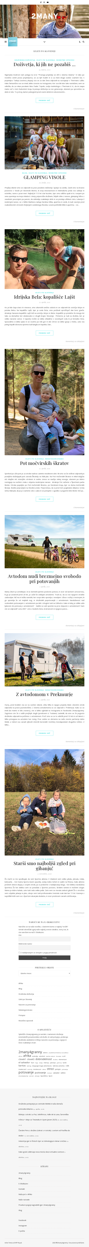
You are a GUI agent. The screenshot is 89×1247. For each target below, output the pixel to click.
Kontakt (22, 1189)
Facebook (22, 1220)
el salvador (24, 1062)
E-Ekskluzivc (23, 1183)
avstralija (35, 1056)
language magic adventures (42, 1066)
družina (55, 1059)
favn (32, 1063)
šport (50, 1076)
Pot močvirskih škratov (44, 463)
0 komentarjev (79, 108)
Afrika (21, 983)
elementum (63, 1059)
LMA (67, 1066)
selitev (63, 1073)
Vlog (20, 1210)
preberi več (44, 100)
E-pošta (22, 1231)
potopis (58, 1069)
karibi (65, 1063)
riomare (49, 1073)
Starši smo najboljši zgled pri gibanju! (45, 865)
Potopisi (22, 1015)
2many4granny (30, 1052)
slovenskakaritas (23, 1076)
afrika (27, 1055)
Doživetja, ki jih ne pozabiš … (44, 64)
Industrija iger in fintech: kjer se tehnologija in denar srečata (42, 1141)
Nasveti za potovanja (27, 1004)
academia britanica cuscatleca (58, 1053)
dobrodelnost (43, 1059)
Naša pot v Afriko (25, 1194)
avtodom (42, 1056)
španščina (44, 1076)
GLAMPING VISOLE (44, 177)
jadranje (53, 1063)
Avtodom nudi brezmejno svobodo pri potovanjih (44, 578)
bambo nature (50, 1056)
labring (29, 1066)
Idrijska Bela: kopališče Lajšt (44, 297)
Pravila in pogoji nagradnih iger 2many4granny (37, 1205)
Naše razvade (24, 1199)
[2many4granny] (44, 19)
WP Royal (18, 1243)
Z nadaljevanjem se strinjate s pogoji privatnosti (38, 953)
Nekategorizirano (54, 459)
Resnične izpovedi (65, 60)
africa (20, 1056)
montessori (37, 1069)
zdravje (37, 1076)
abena (45, 1053)
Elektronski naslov (25, 944)
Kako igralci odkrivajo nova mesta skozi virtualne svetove (41, 1152)
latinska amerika (59, 1066)
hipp (36, 1063)
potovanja (65, 1069)
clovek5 (30, 1059)
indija (41, 1063)
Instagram (23, 1225)
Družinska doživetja (25, 60)
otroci (50, 1068)
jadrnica (59, 1063)
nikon (44, 1069)
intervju (46, 1063)
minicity (29, 1069)
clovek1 (22, 1059)
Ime (20, 935)
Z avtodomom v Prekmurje (44, 694)
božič (64, 1056)
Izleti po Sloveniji (45, 60)
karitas (22, 1065)
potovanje (26, 1072)
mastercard (22, 1069)
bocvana (58, 1056)
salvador (56, 1073)
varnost (31, 1076)
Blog (24, 173)
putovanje (40, 1072)
